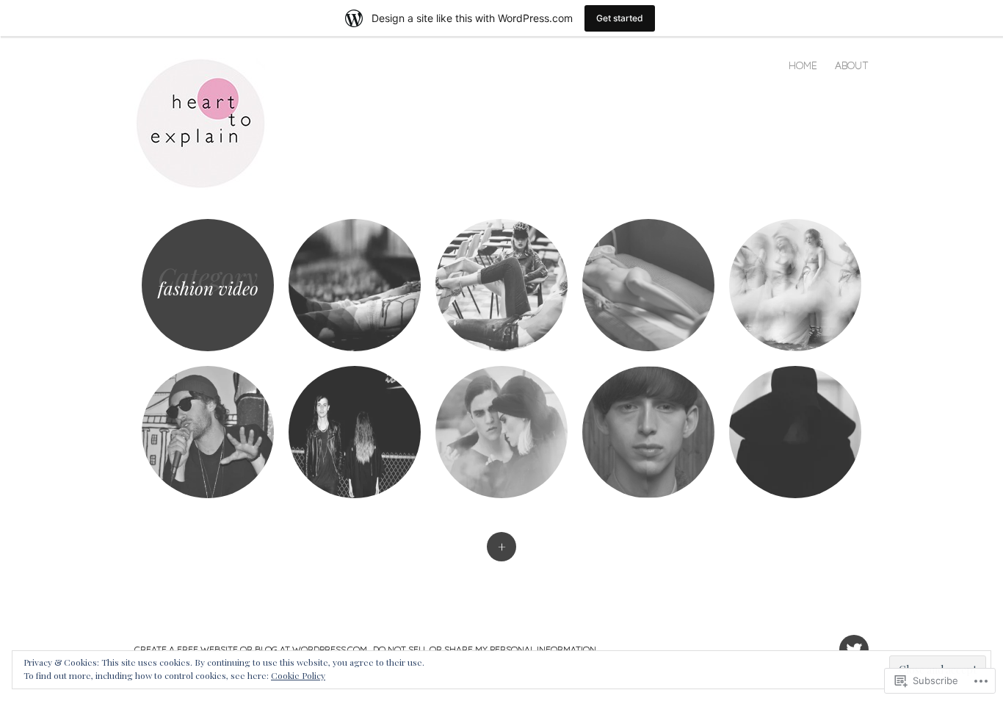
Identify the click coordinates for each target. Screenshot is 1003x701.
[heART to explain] (207, 122)
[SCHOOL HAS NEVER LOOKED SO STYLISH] (501, 285)
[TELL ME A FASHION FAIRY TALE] (648, 285)
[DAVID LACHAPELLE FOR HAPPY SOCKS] (355, 285)
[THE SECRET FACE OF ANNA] (795, 432)
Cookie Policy (298, 675)
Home (803, 65)
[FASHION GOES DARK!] (355, 432)
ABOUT (852, 65)
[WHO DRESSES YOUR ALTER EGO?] (648, 432)
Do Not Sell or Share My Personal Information (484, 649)
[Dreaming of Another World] (795, 285)
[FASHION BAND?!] (208, 432)
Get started (619, 18)
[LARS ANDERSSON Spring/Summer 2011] (501, 432)
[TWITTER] (852, 641)
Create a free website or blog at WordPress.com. (251, 649)
